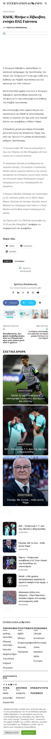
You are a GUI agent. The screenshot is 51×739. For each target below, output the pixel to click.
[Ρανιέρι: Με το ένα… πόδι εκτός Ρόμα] (25, 481)
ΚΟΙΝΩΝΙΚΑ (40, 628)
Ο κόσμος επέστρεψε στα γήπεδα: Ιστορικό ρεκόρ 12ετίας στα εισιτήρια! (38, 334)
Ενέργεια (7, 663)
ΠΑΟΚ (23, 113)
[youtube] (38, 292)
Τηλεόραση (23, 651)
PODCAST (20, 697)
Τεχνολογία (8, 658)
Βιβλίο (21, 633)
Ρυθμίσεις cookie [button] (11, 732)
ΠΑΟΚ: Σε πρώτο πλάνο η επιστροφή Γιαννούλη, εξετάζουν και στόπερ (25, 398)
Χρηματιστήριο (10, 654)
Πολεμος (36, 693)
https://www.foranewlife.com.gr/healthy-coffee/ (25, 288)
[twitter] (23, 292)
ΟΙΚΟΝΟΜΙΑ (10, 628)
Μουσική (22, 647)
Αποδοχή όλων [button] (28, 732)
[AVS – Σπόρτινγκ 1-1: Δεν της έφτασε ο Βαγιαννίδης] (25, 430)
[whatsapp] (33, 292)
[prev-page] (4, 511)
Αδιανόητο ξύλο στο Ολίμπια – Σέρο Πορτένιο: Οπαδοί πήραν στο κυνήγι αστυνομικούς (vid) (32, 597)
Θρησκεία (38, 651)
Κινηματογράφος (26, 642)
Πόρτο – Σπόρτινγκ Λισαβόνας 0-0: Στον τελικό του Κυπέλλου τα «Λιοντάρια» (33, 562)
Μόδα (36, 656)
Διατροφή (7, 697)
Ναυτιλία (7, 649)
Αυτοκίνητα (39, 638)
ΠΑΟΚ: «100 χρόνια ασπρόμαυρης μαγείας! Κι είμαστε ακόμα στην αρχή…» (33, 579)
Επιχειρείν (8, 667)
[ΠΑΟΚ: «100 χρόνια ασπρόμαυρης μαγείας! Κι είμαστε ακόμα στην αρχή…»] (9, 580)
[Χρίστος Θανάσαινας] (25, 273)
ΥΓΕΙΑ (6, 688)
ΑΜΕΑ (5, 693)
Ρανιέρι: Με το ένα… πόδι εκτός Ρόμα (25, 501)
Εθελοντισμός (40, 642)
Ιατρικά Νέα (8, 702)
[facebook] (13, 292)
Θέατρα (21, 638)
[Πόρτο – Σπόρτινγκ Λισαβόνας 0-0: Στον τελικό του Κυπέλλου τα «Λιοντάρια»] (9, 563)
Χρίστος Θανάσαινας (17, 27)
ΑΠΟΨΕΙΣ (21, 688)
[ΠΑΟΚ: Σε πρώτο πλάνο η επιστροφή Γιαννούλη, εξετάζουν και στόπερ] (25, 380)
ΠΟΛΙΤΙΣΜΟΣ (25, 628)
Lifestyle (37, 633)
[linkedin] (18, 292)
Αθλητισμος (25, 391)
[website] (28, 292)
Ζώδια (36, 647)
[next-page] (9, 511)
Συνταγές (38, 660)
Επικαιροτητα (39, 688)
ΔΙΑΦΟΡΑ (20, 693)
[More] (40, 303)
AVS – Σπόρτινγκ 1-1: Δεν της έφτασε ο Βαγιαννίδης (25, 450)
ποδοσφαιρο (19, 261)
